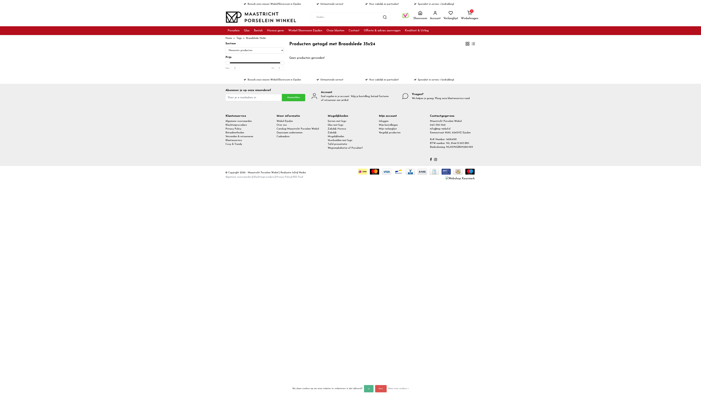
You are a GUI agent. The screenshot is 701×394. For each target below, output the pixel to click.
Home (228, 38)
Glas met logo (335, 125)
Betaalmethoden (234, 132)
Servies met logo (337, 121)
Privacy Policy (233, 129)
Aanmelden (293, 97)
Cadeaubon (283, 136)
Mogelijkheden (336, 136)
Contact (354, 30)
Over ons (282, 125)
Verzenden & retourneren (239, 136)
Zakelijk (332, 132)
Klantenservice (233, 140)
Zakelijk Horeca (337, 129)
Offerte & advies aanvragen (382, 30)
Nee (381, 389)
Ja (369, 389)
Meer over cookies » (398, 388)
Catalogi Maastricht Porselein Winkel (298, 129)
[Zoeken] (385, 17)
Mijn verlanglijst (388, 129)
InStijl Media (298, 172)
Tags (239, 38)
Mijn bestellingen (388, 125)
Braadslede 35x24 (256, 38)
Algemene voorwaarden (238, 121)
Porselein (234, 30)
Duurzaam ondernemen (289, 132)
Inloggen (383, 121)
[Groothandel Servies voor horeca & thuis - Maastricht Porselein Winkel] (261, 17)
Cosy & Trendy (233, 144)
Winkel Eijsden (285, 121)
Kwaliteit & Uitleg (417, 30)
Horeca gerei (275, 30)
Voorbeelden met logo (340, 140)
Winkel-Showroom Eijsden (305, 30)
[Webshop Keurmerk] (460, 178)
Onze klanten (335, 30)
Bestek (258, 30)
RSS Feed (298, 177)
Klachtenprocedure (236, 125)
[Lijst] (473, 44)
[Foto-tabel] (467, 44)
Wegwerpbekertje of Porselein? (345, 148)
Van (227, 68)
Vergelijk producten (390, 132)
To (272, 68)
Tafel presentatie (337, 144)
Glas (247, 30)
